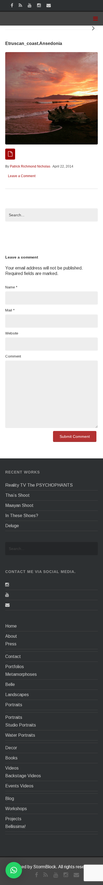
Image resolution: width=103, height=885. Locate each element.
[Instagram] (7, 584)
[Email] (7, 605)
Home (11, 626)
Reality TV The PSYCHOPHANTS (39, 485)
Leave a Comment (21, 176)
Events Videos (19, 786)
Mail (10, 310)
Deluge (12, 525)
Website (11, 333)
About (11, 636)
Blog (9, 798)
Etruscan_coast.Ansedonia (33, 43)
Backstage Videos (23, 775)
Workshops (16, 808)
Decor (11, 747)
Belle (10, 684)
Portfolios (14, 666)
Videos (12, 768)
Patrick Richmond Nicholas (30, 166)
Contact (13, 656)
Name (11, 287)
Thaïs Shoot (17, 495)
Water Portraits (20, 735)
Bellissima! (15, 826)
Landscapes (17, 694)
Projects (13, 818)
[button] (13, 870)
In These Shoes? (21, 515)
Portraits (13, 704)
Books (11, 758)
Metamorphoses (21, 674)
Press (10, 644)
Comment (13, 356)
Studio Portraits (20, 725)
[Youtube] (7, 594)
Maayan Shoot (19, 505)
